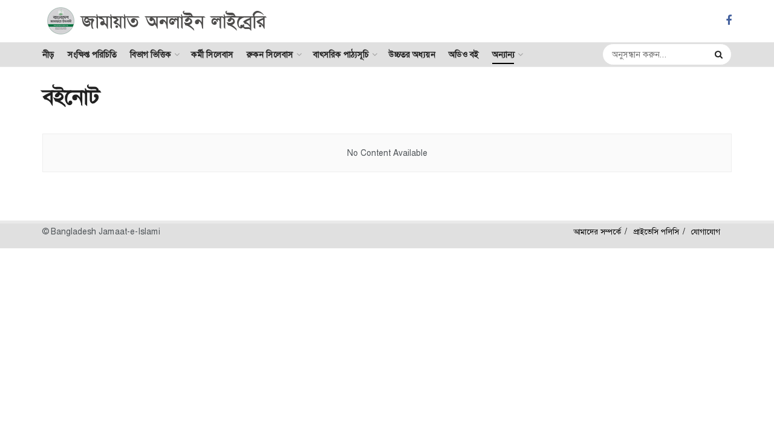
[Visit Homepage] (157, 21)
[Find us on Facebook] (729, 21)
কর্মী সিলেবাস (212, 54)
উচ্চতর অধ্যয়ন (412, 54)
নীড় (48, 54)
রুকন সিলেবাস (270, 54)
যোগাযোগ (705, 232)
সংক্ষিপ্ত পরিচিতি (92, 54)
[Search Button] (720, 54)
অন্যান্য (503, 54)
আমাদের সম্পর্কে (597, 232)
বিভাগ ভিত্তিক (150, 54)
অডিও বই (464, 54)
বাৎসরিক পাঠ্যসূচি (341, 54)
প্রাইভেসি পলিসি (656, 232)
